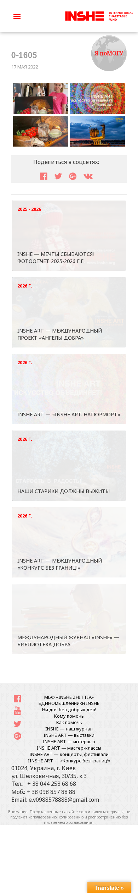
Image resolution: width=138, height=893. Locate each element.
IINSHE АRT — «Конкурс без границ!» (69, 760)
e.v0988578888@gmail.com (64, 800)
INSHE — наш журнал (69, 728)
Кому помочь (69, 716)
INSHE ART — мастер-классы (69, 748)
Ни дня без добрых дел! (69, 709)
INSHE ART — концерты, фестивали (69, 754)
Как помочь (69, 722)
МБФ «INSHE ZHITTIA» (69, 697)
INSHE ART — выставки (69, 735)
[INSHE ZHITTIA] (99, 15)
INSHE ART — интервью (69, 741)
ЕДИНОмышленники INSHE (69, 703)
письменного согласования (68, 822)
